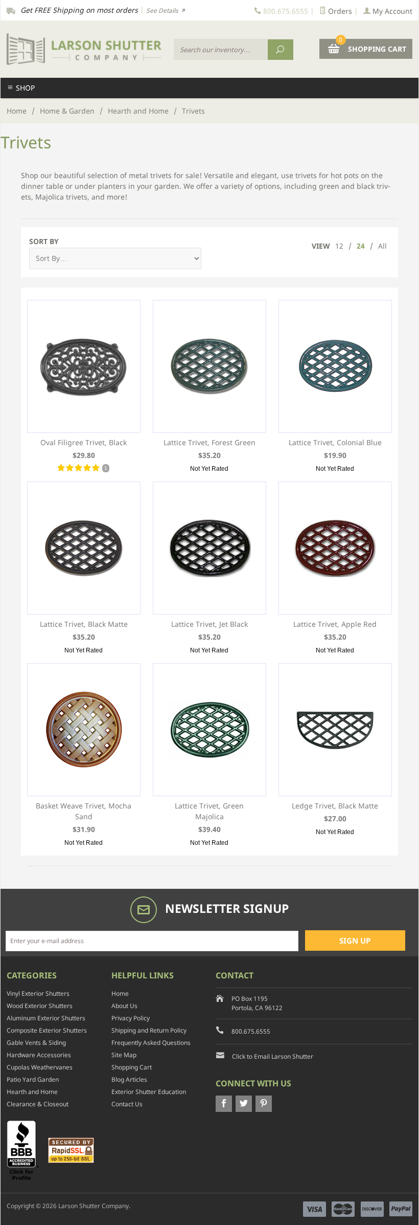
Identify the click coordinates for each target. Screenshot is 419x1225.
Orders (339, 11)
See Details (163, 10)
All (382, 246)
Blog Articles (129, 1079)
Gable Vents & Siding (36, 1042)
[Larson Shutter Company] (84, 49)
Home (17, 111)
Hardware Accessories (39, 1055)
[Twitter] (244, 1104)
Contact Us (127, 1104)
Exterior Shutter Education (148, 1091)
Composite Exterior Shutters (47, 1030)
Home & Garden (67, 111)
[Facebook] (224, 1104)
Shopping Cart (131, 1067)
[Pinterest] (263, 1104)
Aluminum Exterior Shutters (46, 1018)
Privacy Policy (130, 1018)
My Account (391, 11)
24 (361, 246)
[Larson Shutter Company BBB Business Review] (26, 1149)
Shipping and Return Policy (149, 1030)
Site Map (123, 1055)
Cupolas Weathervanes (40, 1067)
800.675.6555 (250, 1031)
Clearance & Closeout (37, 1104)
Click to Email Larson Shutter (272, 1056)
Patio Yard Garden (33, 1079)
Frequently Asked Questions (151, 1042)
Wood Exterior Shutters (40, 1005)
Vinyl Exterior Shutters (38, 993)
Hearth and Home (138, 111)
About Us (124, 1005)
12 (339, 246)
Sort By (44, 241)
